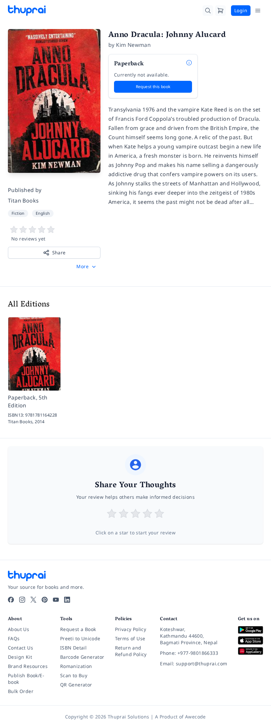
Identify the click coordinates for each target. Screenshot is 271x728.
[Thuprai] (27, 10)
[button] (86, 266)
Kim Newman (133, 44)
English (43, 213)
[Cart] (220, 10)
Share (59, 252)
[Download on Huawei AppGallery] (250, 651)
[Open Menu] (257, 10)
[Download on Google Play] (250, 630)
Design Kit (20, 657)
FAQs (14, 638)
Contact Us (20, 648)
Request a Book (78, 629)
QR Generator (76, 684)
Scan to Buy (73, 675)
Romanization (76, 666)
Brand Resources (28, 666)
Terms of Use (130, 638)
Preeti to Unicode (80, 638)
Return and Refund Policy (131, 651)
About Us (18, 629)
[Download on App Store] (250, 640)
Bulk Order (20, 691)
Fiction (18, 213)
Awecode (195, 716)
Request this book (153, 86)
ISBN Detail (73, 648)
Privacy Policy (130, 629)
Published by (25, 190)
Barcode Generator (82, 657)
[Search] (208, 10)
